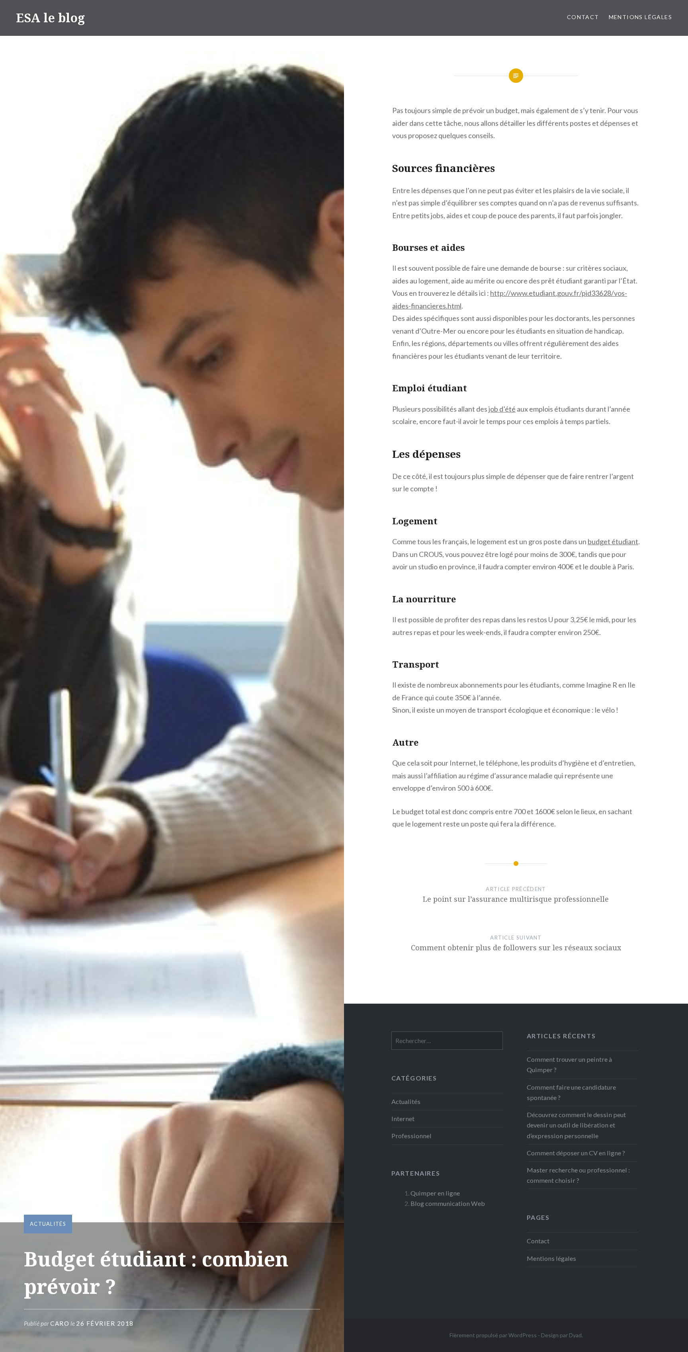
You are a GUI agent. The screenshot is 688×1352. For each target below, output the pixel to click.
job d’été (502, 408)
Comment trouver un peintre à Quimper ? (569, 1064)
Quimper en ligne (435, 1193)
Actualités (48, 1224)
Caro (59, 1323)
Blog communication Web (447, 1203)
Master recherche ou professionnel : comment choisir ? (578, 1175)
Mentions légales (640, 17)
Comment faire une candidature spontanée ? (571, 1092)
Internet (402, 1118)
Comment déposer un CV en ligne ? (576, 1153)
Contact (583, 17)
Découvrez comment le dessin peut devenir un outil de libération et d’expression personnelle (576, 1125)
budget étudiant (613, 541)
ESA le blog (50, 18)
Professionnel (411, 1135)
